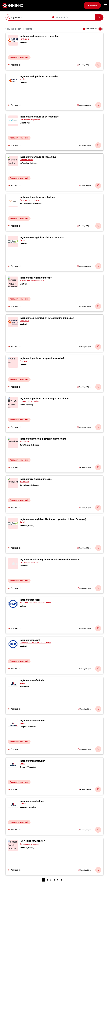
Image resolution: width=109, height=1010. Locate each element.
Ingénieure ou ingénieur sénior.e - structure (42, 237)
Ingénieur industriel (30, 599)
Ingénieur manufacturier (32, 680)
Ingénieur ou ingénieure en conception (39, 36)
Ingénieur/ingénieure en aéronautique (39, 116)
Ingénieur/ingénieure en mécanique (38, 157)
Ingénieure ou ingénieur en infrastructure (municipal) (47, 318)
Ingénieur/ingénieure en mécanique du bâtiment (44, 398)
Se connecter (92, 5)
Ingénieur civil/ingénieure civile (36, 277)
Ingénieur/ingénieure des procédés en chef (42, 358)
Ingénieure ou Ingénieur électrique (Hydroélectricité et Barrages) (53, 519)
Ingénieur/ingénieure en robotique (37, 197)
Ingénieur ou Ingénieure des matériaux (39, 76)
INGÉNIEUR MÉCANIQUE (32, 841)
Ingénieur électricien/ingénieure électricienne (43, 438)
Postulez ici (15, 65)
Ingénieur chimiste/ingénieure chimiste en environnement (49, 559)
